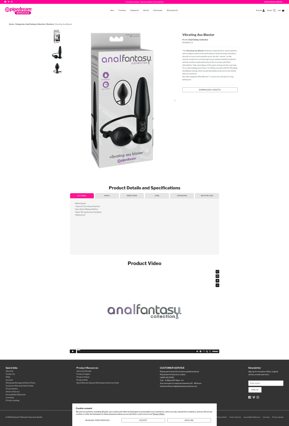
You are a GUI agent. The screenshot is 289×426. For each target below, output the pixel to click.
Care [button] (157, 195)
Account (9, 380)
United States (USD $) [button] (273, 2)
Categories (133, 9)
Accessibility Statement (16, 395)
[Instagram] (12, 2)
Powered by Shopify (35, 417)
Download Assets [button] (210, 90)
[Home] (19, 10)
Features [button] (82, 196)
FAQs (8, 377)
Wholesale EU (172, 10)
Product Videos (83, 377)
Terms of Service (13, 392)
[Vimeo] (8, 2)
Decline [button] (189, 420)
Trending (122, 10)
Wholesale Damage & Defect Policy (20, 383)
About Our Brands (83, 371)
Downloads (157, 10)
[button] (97, 420)
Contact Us (10, 374)
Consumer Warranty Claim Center (20, 386)
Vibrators (50, 24)
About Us (9, 371)
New (112, 10)
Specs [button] (107, 195)
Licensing (10, 397)
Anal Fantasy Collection (35, 24)
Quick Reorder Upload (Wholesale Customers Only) (97, 383)
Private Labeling (12, 400)
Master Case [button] (207, 195)
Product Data (82, 380)
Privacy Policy (159, 414)
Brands (146, 10)
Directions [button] (132, 195)
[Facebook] (249, 397)
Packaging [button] (182, 195)
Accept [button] (143, 420)
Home (11, 24)
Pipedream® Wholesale (19, 417)
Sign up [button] (255, 390)
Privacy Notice (12, 389)
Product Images (83, 374)
